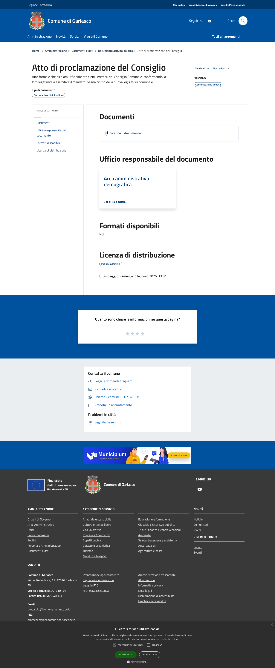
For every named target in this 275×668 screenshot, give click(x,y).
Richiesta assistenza (96, 590)
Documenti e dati (82, 50)
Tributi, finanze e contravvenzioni (159, 530)
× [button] (271, 624)
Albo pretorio (146, 580)
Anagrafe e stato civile (97, 519)
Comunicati (201, 524)
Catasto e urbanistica (96, 545)
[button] (137, 662)
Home (35, 50)
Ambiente (144, 535)
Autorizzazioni (147, 545)
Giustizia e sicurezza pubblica (156, 524)
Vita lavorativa (92, 530)
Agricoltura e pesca (150, 551)
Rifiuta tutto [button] (150, 654)
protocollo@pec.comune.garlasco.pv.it (51, 620)
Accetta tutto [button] (125, 654)
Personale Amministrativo (44, 545)
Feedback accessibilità (152, 601)
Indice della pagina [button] (47, 110)
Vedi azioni (219, 68)
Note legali (145, 590)
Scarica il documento (125, 133)
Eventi (198, 552)
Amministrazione (56, 50)
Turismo (88, 551)
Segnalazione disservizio (98, 580)
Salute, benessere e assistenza (157, 540)
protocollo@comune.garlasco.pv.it (49, 609)
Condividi (200, 68)
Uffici (31, 530)
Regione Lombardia (40, 5)
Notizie (198, 519)
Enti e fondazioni (38, 535)
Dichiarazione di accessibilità (156, 596)
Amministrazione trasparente (157, 575)
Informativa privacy (150, 585)
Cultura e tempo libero (97, 524)
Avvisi (197, 530)
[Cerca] (243, 20)
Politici (32, 540)
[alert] (137, 644)
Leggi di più (173, 639)
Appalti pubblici (92, 540)
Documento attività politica (115, 50)
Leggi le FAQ (91, 585)
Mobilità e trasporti (95, 556)
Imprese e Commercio (96, 535)
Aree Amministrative (41, 524)
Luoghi (198, 547)
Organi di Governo (39, 519)
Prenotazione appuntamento (101, 575)
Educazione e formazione (154, 519)
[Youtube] (208, 20)
